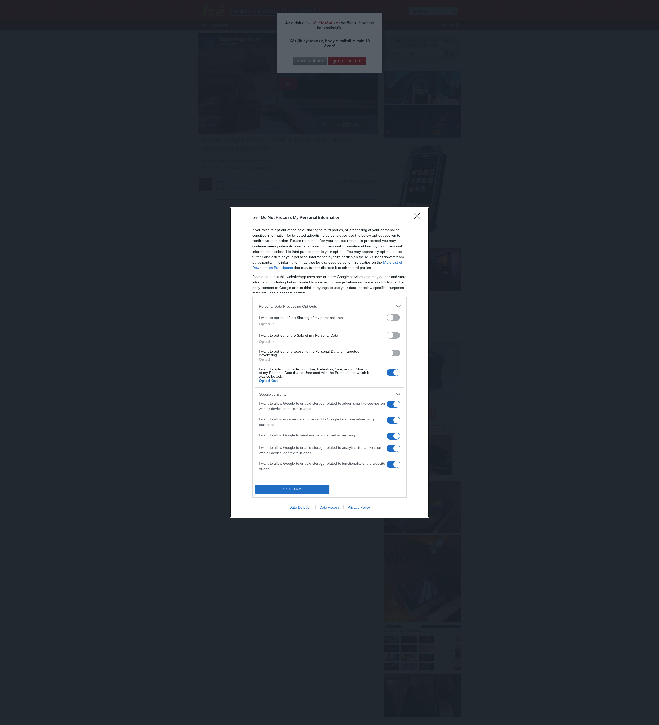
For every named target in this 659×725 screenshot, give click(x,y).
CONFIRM (292, 489)
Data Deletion (300, 507)
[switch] (393, 317)
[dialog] (329, 362)
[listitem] (329, 306)
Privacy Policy (359, 507)
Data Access (329, 507)
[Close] (418, 218)
